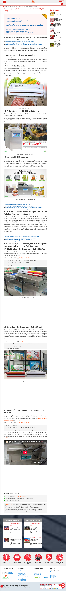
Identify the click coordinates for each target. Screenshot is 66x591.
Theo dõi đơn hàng (37, 574)
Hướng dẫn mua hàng (22, 573)
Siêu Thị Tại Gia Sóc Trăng (24, 422)
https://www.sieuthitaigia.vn (20, 496)
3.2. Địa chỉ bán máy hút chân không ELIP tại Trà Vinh (17, 31)
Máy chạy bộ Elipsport (22, 578)
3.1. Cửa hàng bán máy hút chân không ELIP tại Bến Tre (18, 29)
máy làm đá (40, 418)
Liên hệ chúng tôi (21, 570)
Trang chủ (6, 6)
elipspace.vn (52, 575)
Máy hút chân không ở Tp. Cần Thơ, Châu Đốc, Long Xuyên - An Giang (20, 209)
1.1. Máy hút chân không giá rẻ (13, 18)
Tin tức (10, 6)
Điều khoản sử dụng (37, 572)
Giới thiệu (35, 570)
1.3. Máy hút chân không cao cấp (13, 21)
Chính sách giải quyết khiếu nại (23, 576)
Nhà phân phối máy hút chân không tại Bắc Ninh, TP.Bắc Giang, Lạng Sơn (21, 238)
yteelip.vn (51, 574)
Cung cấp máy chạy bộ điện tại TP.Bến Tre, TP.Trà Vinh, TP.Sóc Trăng (20, 43)
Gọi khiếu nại (4, 572)
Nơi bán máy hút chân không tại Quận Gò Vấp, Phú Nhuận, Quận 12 (19, 206)
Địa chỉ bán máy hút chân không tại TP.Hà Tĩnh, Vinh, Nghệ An (18, 239)
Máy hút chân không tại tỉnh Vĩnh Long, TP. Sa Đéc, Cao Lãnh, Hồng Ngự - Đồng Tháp (23, 44)
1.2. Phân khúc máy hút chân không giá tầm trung (17, 20)
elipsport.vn (52, 571)
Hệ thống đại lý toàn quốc (38, 573)
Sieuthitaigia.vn (7, 437)
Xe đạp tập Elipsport (22, 580)
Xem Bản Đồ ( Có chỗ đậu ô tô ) (15, 532)
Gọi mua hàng (5, 571)
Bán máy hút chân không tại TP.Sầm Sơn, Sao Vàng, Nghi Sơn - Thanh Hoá (21, 241)
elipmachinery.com (53, 577)
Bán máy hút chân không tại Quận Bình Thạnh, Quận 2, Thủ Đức (18, 204)
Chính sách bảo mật (21, 575)
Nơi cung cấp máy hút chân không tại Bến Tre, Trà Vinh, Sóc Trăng (19, 41)
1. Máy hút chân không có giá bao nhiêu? (14, 16)
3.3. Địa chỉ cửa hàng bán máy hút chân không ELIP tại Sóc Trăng (20, 32)
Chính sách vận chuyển (22, 574)
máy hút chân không (38, 58)
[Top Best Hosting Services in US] (41, 577)
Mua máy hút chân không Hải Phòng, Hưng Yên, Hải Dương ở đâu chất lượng (22, 236)
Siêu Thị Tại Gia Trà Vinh (24, 341)
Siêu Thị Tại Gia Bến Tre (24, 258)
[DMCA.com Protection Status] (36, 577)
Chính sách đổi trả (21, 572)
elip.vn (51, 572)
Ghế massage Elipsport (22, 579)
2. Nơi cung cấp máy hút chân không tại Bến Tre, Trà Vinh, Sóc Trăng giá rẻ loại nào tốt (24, 24)
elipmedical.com (53, 576)
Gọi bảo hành (5, 573)
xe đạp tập (10, 420)
